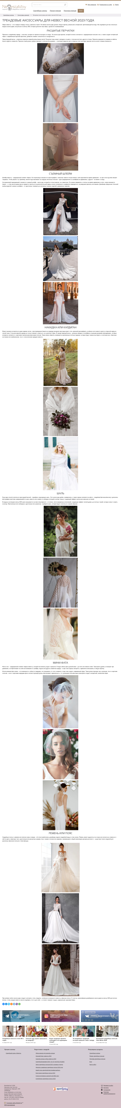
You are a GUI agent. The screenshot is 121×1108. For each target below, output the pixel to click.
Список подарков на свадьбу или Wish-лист (47, 1076)
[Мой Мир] (6, 1004)
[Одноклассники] (11, 1004)
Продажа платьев (70, 11)
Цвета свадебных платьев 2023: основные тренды (49, 1064)
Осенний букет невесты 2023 (43, 1056)
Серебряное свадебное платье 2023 (46, 1078)
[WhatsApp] (19, 1004)
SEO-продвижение (9, 1105)
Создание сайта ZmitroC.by (14, 1103)
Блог (81, 11)
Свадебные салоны (40, 11)
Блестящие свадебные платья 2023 (45, 1073)
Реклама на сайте (108, 1085)
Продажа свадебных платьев (97, 1059)
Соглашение (107, 1090)
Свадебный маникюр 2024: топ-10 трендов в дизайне (50, 1061)
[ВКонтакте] (3, 1004)
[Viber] (17, 1004)
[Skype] (9, 1004)
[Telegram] (14, 1004)
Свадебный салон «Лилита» (13, 1053)
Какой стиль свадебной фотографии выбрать (48, 1070)
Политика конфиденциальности (109, 1092)
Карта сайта (93, 1064)
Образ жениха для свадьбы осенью (45, 1053)
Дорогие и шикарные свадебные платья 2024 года (49, 1067)
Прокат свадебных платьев (97, 1056)
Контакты (106, 1087)
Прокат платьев (55, 11)
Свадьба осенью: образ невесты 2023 (46, 1059)
